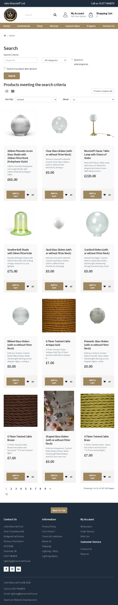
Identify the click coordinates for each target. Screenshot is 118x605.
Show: (66, 99)
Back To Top (59, 510)
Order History (87, 531)
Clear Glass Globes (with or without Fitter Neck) (59, 152)
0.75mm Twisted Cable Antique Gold (58, 343)
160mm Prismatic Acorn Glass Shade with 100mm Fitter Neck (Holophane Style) (20, 156)
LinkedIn (18, 569)
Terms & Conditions (52, 536)
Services (54, 25)
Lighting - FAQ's (50, 551)
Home (7, 25)
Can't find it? (48, 531)
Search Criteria (11, 54)
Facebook (6, 569)
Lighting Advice (50, 556)
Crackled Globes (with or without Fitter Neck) (97, 251)
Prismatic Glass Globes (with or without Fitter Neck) (96, 344)
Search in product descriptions (22, 68)
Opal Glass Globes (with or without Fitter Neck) (58, 251)
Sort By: (9, 99)
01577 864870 (10, 556)
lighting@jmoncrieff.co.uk (17, 560)
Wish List (85, 536)
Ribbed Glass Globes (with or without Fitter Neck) (19, 344)
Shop (40, 25)
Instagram (12, 569)
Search (12, 35)
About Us (46, 541)
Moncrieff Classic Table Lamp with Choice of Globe (96, 154)
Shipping (46, 546)
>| (6, 494)
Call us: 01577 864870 (102, 3)
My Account (86, 526)
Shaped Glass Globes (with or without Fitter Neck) (58, 440)
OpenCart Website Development (20, 599)
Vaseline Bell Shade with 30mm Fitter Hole (19, 251)
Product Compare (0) (103, 91)
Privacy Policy (49, 526)
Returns (85, 553)
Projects (91, 25)
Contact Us (108, 25)
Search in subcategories (81, 62)
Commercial (23, 25)
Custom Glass (72, 25)
